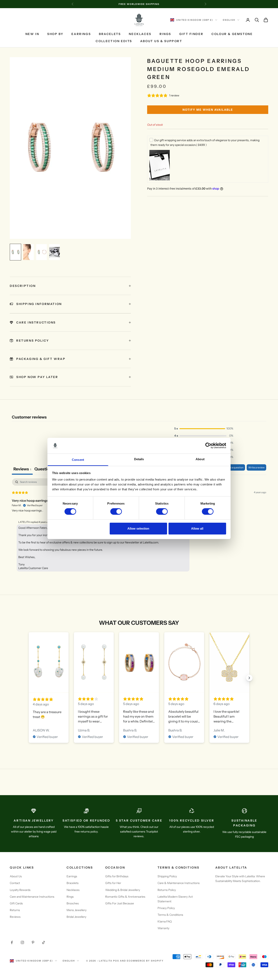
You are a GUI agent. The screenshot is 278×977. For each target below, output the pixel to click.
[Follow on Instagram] (22, 942)
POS (116, 960)
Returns (15, 910)
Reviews (15, 917)
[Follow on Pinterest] (33, 942)
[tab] (45, 469)
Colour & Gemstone (232, 34)
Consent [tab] (78, 459)
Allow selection (138, 528)
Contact (15, 883)
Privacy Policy (166, 908)
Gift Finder (191, 34)
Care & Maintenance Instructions (179, 883)
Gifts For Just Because (119, 903)
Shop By (55, 34)
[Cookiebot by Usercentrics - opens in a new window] (208, 446)
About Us (16, 876)
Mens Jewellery (76, 910)
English (229, 20)
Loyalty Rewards (20, 890)
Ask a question (235, 467)
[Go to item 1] (15, 252)
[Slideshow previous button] (28, 678)
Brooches (73, 903)
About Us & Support (161, 41)
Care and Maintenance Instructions (32, 896)
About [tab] (200, 459)
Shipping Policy (167, 876)
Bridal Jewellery (76, 917)
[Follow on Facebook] (12, 942)
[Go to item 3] (41, 252)
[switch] (116, 511)
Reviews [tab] (22, 469)
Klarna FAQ (165, 921)
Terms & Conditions (170, 915)
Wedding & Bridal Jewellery (122, 890)
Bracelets (110, 34)
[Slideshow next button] (249, 678)
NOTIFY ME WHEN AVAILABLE (208, 109)
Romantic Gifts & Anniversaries (125, 896)
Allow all (197, 528)
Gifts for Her (113, 883)
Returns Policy (167, 890)
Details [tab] (139, 459)
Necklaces (140, 34)
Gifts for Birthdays (116, 876)
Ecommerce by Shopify (145, 960)
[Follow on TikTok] (44, 942)
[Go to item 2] (28, 252)
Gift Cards (16, 903)
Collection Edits (114, 41)
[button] (203, 428)
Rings (165, 34)
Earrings (81, 34)
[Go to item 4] (54, 252)
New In (32, 34)
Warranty (163, 928)
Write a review (256, 467)
